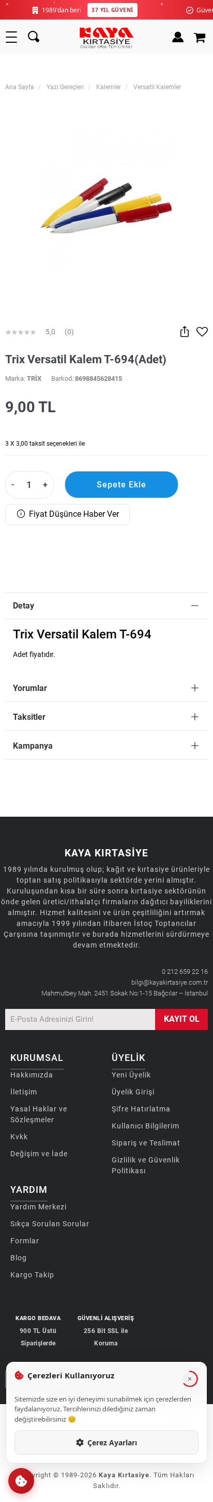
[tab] (106, 606)
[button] (21, 1481)
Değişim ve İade (39, 1154)
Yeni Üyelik (131, 1075)
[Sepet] (201, 37)
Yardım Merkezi (38, 1207)
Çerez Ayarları (112, 1442)
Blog (18, 1258)
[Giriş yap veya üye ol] (178, 37)
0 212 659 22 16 (185, 971)
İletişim (23, 1092)
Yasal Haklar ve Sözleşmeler (38, 1114)
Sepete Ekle (121, 485)
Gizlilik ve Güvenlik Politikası (146, 1165)
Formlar (24, 1241)
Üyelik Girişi (133, 1092)
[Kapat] (190, 1379)
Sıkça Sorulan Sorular (49, 1224)
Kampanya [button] (33, 746)
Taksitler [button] (29, 717)
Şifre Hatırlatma (141, 1109)
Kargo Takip (32, 1275)
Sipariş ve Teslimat (146, 1143)
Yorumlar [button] (30, 688)
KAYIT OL (182, 1019)
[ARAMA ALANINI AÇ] (33, 37)
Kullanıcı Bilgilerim (145, 1126)
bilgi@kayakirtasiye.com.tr (169, 982)
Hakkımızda (31, 1075)
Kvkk (19, 1137)
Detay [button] (23, 606)
